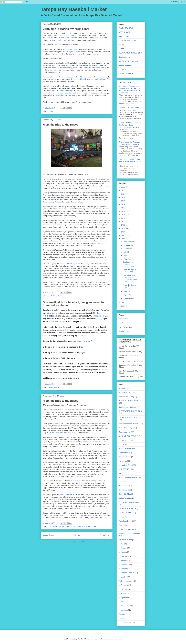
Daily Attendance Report (128, 424)
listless (75, 68)
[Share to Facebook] (68, 108)
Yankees (122, 618)
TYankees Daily (125, 529)
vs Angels (122, 548)
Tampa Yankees (125, 49)
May (125, 259)
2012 (123, 225)
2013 (123, 222)
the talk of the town (81, 77)
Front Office (123, 453)
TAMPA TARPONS (126, 74)
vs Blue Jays (124, 556)
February (127, 298)
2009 (123, 235)
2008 (123, 239)
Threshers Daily (125, 521)
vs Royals (122, 593)
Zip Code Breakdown (127, 622)
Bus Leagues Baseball (56, 527)
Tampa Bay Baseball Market (74, 9)
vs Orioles (123, 577)
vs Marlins (123, 569)
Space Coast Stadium (66, 264)
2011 (123, 228)
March (126, 295)
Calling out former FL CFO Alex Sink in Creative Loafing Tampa (130, 161)
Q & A (121, 323)
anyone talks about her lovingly (61, 91)
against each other (84, 341)
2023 (123, 187)
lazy (70, 68)
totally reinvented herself (77, 79)
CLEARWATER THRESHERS (130, 53)
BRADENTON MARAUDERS (130, 61)
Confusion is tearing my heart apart (66, 28)
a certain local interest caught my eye (67, 35)
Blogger (118, 639)
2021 (123, 194)
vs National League (126, 573)
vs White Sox (124, 606)
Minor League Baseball (128, 477)
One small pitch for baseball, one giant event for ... (130, 278)
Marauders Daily (125, 465)
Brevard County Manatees (52, 202)
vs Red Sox (123, 589)
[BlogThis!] (64, 108)
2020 (123, 197)
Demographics (124, 57)
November (127, 242)
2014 (123, 218)
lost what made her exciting (59, 40)
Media (121, 473)
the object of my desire (74, 52)
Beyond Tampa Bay (126, 397)
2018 (123, 204)
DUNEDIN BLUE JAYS (127, 40)
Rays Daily (123, 490)
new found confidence (98, 79)
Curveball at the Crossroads (130, 417)
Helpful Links (124, 331)
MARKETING (124, 36)
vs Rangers (123, 585)
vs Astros (122, 552)
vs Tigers (122, 598)
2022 (123, 190)
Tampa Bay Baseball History (130, 502)
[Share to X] (66, 108)
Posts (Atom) (82, 542)
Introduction (123, 319)
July (125, 252)
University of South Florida (129, 533)
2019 (123, 201)
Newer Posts (48, 535)
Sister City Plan (125, 494)
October (126, 245)
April (125, 291)
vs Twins (122, 602)
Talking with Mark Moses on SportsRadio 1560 (130, 124)
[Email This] (61, 108)
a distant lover (68, 38)
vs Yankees (123, 610)
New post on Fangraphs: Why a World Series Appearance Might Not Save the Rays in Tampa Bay (130, 89)
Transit (121, 525)
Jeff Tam (58, 321)
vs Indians (123, 560)
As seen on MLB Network (129, 108)
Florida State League (73, 527)
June (125, 255)
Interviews (123, 461)
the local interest (69, 49)
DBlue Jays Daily (125, 428)
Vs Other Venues (125, 581)
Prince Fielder (98, 316)
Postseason (123, 486)
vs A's (121, 544)
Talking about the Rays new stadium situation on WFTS (130, 143)
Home (77, 535)
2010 (123, 232)
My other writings (125, 327)
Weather (122, 614)
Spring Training (125, 65)
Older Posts (105, 535)
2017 (123, 208)
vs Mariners (123, 565)
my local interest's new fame (65, 95)
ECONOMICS (124, 69)
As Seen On (123, 388)
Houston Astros (125, 457)
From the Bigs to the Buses (60, 124)
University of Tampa (126, 540)
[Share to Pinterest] (71, 108)
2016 (123, 211)
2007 (123, 303)
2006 (123, 306)
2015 (123, 215)
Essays (51, 111)
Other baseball (53, 387)
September (128, 249)
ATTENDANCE (124, 32)
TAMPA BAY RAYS (55, 296)
